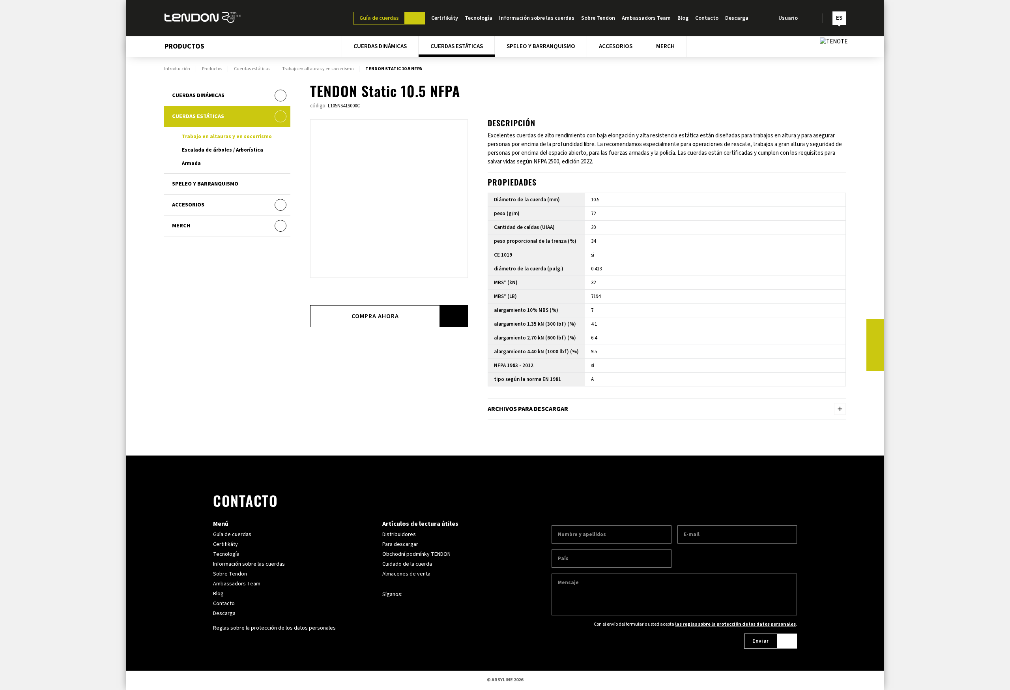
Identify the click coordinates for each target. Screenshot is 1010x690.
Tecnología (478, 18)
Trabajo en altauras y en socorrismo (318, 69)
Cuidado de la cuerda (407, 564)
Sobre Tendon (598, 18)
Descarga (736, 18)
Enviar (760, 641)
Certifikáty (444, 18)
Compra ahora (375, 316)
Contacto (706, 18)
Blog (682, 18)
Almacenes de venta (406, 574)
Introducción (177, 69)
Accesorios (615, 46)
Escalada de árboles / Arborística (222, 150)
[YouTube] (875, 362)
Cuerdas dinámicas (380, 46)
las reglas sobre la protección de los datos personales (735, 624)
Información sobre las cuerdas (536, 18)
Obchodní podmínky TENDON (416, 554)
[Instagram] (875, 345)
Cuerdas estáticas (456, 46)
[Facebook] (875, 327)
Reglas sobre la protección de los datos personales (274, 628)
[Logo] (203, 18)
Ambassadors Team (646, 18)
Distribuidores (399, 534)
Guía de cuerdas (379, 18)
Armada (191, 163)
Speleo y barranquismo (541, 46)
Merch (665, 46)
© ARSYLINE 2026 (505, 680)
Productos (212, 69)
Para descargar (400, 544)
